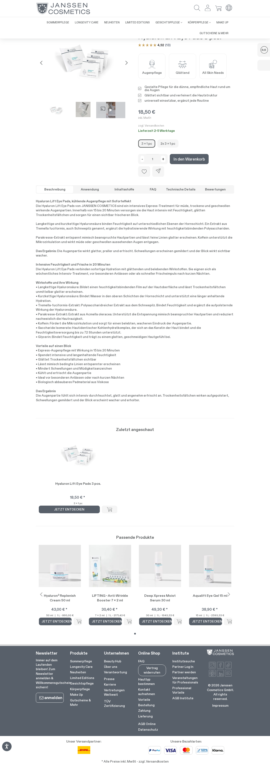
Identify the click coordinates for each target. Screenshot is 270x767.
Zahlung (144, 711)
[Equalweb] (6, 750)
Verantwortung (115, 672)
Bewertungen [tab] (215, 189)
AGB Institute (182, 698)
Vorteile (144, 700)
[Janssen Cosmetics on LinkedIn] (220, 673)
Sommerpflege (81, 661)
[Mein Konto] (207, 8)
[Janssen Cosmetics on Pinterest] (212, 673)
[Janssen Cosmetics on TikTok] (228, 665)
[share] (158, 171)
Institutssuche (183, 661)
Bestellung (146, 705)
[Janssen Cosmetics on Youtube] (228, 673)
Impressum (220, 706)
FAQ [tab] (153, 189)
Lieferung (145, 716)
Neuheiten (78, 672)
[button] (197, 8)
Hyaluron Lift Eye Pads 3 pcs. (78, 484)
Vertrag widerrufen (152, 670)
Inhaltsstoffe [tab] (124, 189)
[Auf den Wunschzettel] (144, 171)
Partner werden (184, 672)
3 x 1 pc (146, 144)
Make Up (76, 695)
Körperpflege (80, 689)
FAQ (141, 661)
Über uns (110, 667)
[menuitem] (58, 22)
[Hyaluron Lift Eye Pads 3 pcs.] (84, 62)
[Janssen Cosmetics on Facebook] (220, 665)
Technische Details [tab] (180, 189)
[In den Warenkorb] (109, 509)
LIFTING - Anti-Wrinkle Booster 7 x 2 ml (110, 598)
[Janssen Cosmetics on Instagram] (212, 665)
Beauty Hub (112, 661)
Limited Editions (82, 678)
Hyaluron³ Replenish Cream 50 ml (60, 598)
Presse (109, 679)
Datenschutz (148, 730)
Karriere (110, 684)
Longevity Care (81, 667)
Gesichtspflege (82, 683)
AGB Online (147, 724)
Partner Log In (182, 667)
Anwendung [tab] (90, 189)
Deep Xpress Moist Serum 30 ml (160, 598)
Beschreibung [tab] (54, 189)
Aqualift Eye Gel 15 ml (210, 596)
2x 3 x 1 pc (168, 144)
